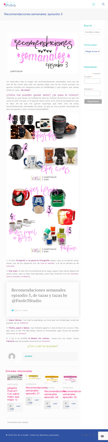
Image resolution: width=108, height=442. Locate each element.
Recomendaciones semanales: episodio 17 (37, 390)
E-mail (88, 76)
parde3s (28, 356)
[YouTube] (90, 435)
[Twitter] (86, 435)
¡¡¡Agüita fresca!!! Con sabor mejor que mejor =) (13, 393)
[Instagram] (97, 435)
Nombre (88, 89)
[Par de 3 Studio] (10, 4)
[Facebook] (82, 435)
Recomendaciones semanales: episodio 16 (55, 394)
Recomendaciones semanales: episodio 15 (74, 394)
